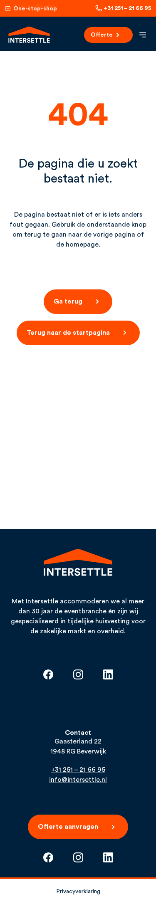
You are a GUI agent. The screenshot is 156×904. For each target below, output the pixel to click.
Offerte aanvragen (68, 826)
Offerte (102, 35)
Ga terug (68, 301)
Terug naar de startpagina (68, 332)
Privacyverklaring (78, 891)
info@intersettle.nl (78, 779)
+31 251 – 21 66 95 (127, 8)
